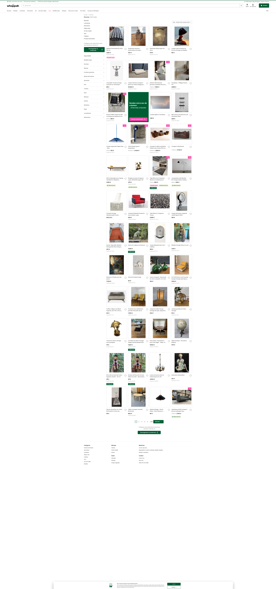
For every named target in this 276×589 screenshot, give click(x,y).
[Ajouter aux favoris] (125, 49)
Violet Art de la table (143, 462)
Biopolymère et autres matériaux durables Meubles (151, 450)
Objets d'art (86, 454)
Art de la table (87, 461)
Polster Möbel (114, 450)
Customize (173, 587)
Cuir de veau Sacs (143, 447)
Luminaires (86, 452)
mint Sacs (141, 460)
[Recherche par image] (241, 5)
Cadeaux (86, 457)
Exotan (113, 452)
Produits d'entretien (88, 447)
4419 (151, 421)
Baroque (113, 460)
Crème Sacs (141, 458)
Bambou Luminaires (143, 452)
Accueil (85, 14)
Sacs (85, 459)
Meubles (86, 464)
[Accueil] (13, 5)
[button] (164, 1)
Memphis (113, 458)
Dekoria (113, 447)
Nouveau (91, 14)
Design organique (115, 462)
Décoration (86, 450)
